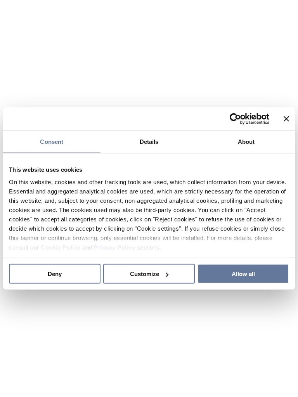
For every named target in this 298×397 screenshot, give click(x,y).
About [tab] (246, 141)
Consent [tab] (51, 141)
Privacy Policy (114, 247)
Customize (144, 274)
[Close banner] (286, 119)
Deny (55, 274)
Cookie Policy (61, 247)
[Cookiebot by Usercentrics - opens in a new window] (235, 119)
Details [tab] (149, 141)
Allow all (243, 274)
